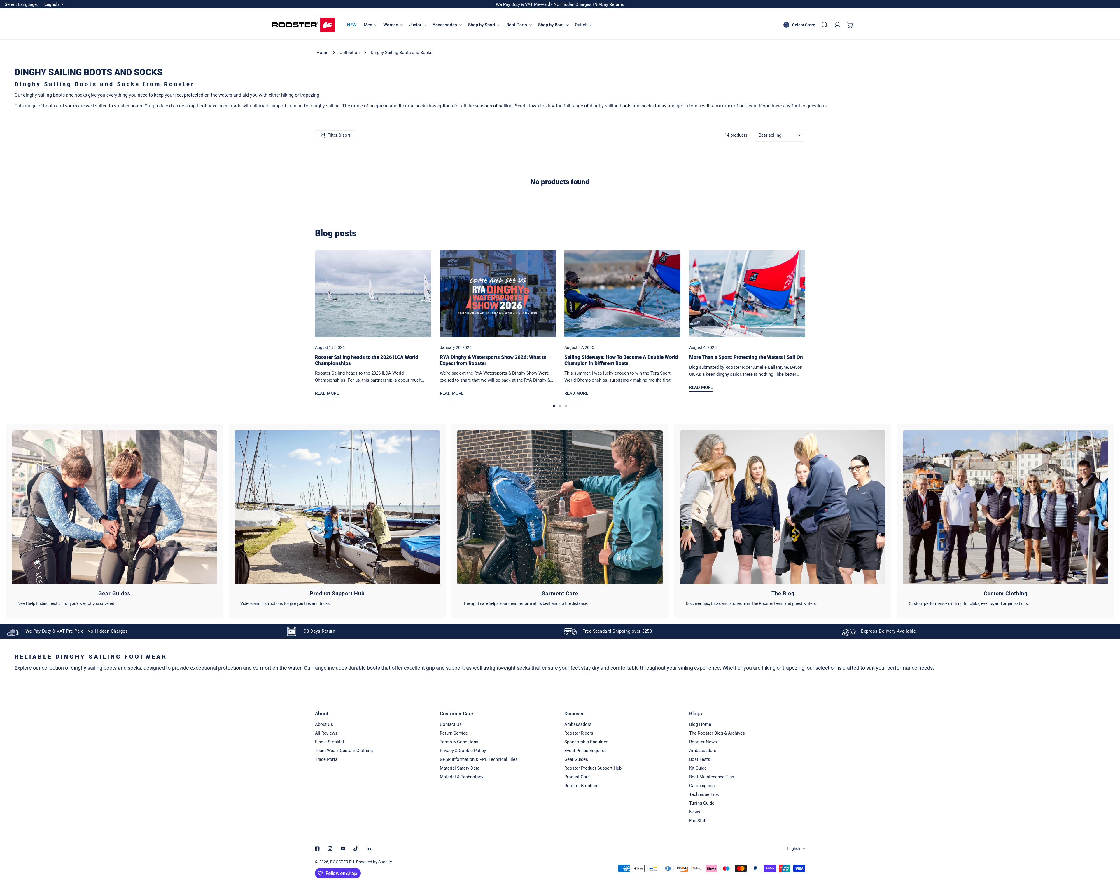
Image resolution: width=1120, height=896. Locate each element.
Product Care (577, 777)
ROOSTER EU (342, 862)
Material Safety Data (460, 768)
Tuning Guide (701, 803)
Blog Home (700, 724)
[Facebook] (317, 848)
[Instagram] (330, 848)
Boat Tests (699, 759)
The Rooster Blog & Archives (717, 733)
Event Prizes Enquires (585, 750)
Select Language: (21, 4)
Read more (327, 393)
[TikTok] (355, 848)
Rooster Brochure (581, 785)
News (694, 812)
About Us (324, 724)
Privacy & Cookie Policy (463, 750)
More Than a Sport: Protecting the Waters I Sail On (746, 357)
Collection (350, 52)
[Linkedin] (368, 848)
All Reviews (326, 733)
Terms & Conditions (459, 741)
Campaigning (702, 785)
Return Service (454, 733)
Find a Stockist (329, 741)
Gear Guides (576, 759)
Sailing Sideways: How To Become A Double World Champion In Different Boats (621, 360)
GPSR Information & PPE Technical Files (479, 759)
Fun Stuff (698, 820)
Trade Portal (327, 759)
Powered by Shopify (374, 862)
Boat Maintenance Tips (711, 777)
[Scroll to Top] (1109, 865)
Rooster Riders (578, 733)
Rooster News (703, 741)
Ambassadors (578, 724)
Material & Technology (461, 777)
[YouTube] (343, 848)
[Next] (822, 298)
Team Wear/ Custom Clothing (344, 750)
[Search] (824, 24)
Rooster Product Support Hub (593, 768)
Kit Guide (698, 768)
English (793, 848)
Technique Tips (704, 794)
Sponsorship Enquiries (586, 741)
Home (322, 52)
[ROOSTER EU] (303, 25)
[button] (850, 24)
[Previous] (297, 298)
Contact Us (451, 724)
